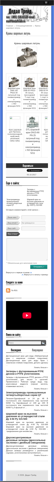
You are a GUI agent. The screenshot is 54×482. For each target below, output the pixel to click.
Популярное (37, 350)
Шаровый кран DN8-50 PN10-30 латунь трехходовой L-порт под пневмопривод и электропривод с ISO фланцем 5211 (45, 98)
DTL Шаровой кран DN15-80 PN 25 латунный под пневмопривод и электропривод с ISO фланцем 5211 (32, 141)
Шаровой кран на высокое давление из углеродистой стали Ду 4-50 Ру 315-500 (35, 202)
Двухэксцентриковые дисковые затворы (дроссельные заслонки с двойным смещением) (25, 440)
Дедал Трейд (20, 11)
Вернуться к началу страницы (36, 275)
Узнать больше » (41, 367)
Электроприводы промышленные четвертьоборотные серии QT (14, 202)
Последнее (16, 350)
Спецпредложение (24, 26)
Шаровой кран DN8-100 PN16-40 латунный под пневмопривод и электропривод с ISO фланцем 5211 (13, 97)
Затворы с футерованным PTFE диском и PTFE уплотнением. (35, 192)
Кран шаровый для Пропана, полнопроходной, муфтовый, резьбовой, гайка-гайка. (15, 135)
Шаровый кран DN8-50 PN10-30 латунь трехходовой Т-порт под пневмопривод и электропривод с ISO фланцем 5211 (29, 98)
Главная (9, 26)
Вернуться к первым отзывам (17, 273)
